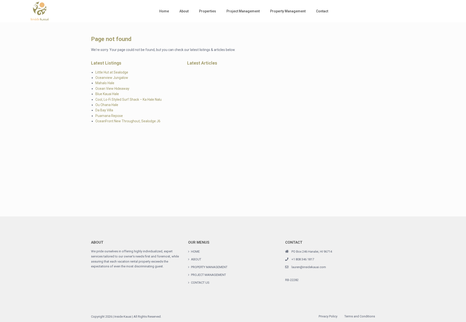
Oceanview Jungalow (111, 78)
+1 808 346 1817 (302, 259)
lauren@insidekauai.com (308, 267)
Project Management (243, 11)
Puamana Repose (109, 116)
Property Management (288, 11)
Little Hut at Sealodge (111, 72)
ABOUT (196, 259)
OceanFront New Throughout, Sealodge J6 (127, 121)
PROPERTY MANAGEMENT (209, 267)
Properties (207, 11)
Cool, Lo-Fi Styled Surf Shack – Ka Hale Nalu (128, 99)
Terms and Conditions (359, 316)
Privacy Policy (328, 316)
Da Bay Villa (104, 110)
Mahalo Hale (104, 83)
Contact (322, 11)
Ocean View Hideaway (112, 89)
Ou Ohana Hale (106, 105)
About (184, 11)
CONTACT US (200, 282)
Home (164, 11)
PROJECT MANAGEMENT (208, 275)
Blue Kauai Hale (107, 94)
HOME (195, 251)
